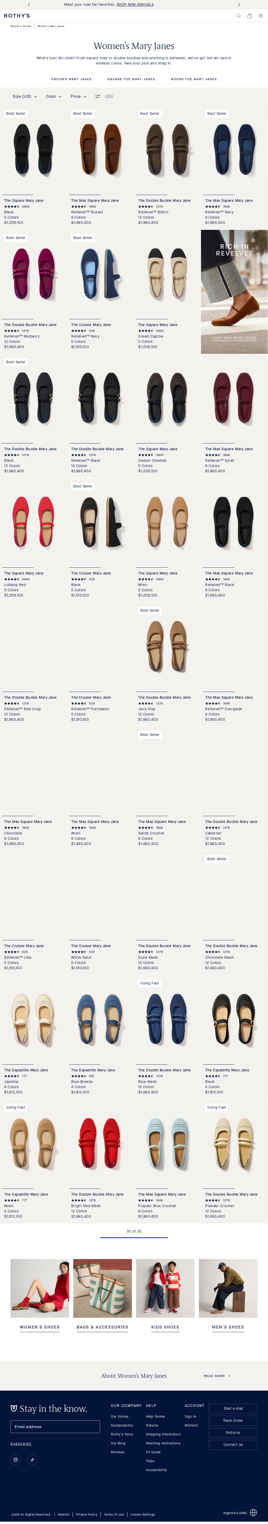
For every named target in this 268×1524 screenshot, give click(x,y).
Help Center (155, 1416)
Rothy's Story (122, 1434)
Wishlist (191, 1425)
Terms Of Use (114, 1514)
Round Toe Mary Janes (194, 79)
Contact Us (233, 1444)
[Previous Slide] (30, 5)
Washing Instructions (163, 1443)
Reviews (118, 1452)
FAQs (150, 1461)
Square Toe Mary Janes (131, 79)
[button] (238, 15)
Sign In (190, 1416)
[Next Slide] (238, 5)
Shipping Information (163, 1434)
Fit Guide (153, 1452)
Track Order (233, 1420)
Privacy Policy (86, 1514)
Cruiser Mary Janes (71, 79)
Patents (64, 1514)
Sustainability (122, 1425)
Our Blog (118, 1443)
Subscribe (21, 1444)
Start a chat (233, 1408)
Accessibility (156, 1470)
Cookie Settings (143, 1514)
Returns (152, 1425)
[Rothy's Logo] (17, 16)
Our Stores (120, 1416)
